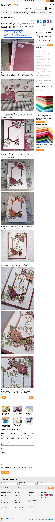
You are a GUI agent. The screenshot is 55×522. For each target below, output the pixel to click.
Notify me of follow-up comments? (11, 465)
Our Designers (40, 150)
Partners (3, 512)
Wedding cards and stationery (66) (43, 80)
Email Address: (4, 482)
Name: (2, 444)
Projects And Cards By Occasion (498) (44, 75)
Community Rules (11, 468)
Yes (14, 487)
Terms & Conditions (5, 497)
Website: (3, 452)
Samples (17, 500)
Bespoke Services (19, 507)
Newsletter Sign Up (46, 497)
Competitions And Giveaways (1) (43, 59)
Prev (4, 397)
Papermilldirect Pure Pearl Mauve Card (13, 33)
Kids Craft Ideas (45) (40, 68)
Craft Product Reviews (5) (41, 83)
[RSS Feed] (44, 24)
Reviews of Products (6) (41, 81)
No (18, 487)
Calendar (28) (39, 56)
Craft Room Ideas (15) (41, 60)
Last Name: (40, 482)
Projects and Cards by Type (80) (43, 77)
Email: (2, 448)
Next (31, 397)
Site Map (3, 509)
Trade (2, 505)
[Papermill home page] (10, 5)
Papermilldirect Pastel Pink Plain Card (13, 34)
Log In (48, 1)
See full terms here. (33, 13)
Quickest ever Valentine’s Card (42, 89)
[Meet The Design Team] (44, 135)
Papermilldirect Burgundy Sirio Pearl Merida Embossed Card (18, 37)
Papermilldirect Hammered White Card (13, 31)
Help (2, 500)
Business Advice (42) (40, 54)
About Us (3, 495)
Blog (29, 495)
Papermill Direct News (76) (41, 74)
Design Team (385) (40, 64)
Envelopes (17, 497)
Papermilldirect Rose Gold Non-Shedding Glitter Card (16, 35)
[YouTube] (44, 21)
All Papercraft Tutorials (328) (42, 53)
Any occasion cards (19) (41, 51)
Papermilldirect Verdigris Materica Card (13, 30)
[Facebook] (38, 21)
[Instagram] (51, 21)
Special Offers (18, 505)
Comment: (3, 456)
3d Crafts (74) (39, 50)
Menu (51, 4)
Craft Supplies (18, 502)
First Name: (22, 482)
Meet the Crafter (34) (41, 69)
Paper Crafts (31, 506)
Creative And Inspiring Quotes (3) (43, 62)
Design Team (31, 508)
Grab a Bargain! (40, 122)
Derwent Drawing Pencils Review (43, 90)
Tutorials (30, 497)
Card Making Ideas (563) (41, 57)
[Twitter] (41, 21)
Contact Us (4, 507)
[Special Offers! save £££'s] (44, 104)
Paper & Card (18, 495)
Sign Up (51, 1)
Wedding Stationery (32, 504)
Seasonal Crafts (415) (40, 78)
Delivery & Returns (5, 502)
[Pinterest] (48, 21)
